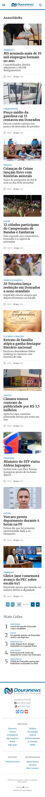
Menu (4, 5)
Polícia (32, 735)
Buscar (40, 5)
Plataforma (17, 790)
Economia (32, 741)
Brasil (12, 741)
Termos (32, 765)
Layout (19, 787)
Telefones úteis (12, 761)
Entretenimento (32, 738)
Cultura (12, 732)
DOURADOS (12, 735)
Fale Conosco (32, 768)
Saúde (32, 745)
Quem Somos (33, 761)
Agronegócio (12, 738)
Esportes (12, 728)
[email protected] (22, 700)
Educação (12, 745)
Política (32, 728)
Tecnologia (32, 732)
